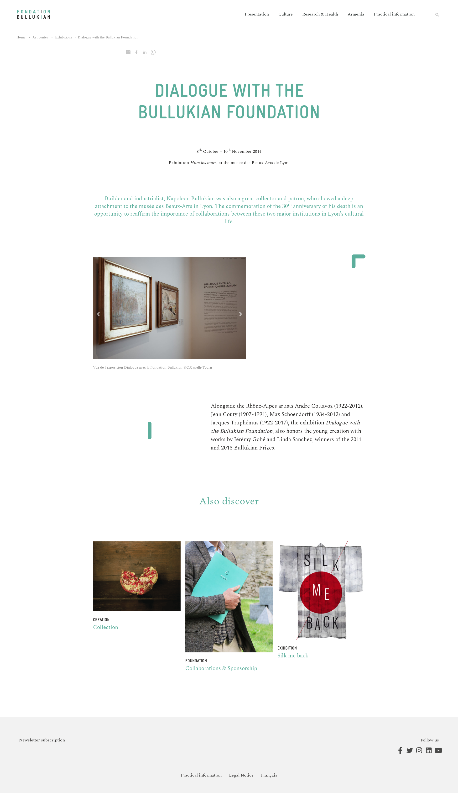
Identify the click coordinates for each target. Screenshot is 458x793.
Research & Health (320, 14)
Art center (40, 37)
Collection (105, 627)
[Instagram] (417, 751)
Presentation (257, 14)
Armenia (356, 14)
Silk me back (292, 656)
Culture (285, 14)
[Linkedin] (426, 751)
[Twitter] (407, 751)
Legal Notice (241, 775)
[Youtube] (436, 751)
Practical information (394, 14)
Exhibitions (63, 37)
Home (21, 37)
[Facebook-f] (398, 751)
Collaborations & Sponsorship (221, 668)
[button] (437, 14)
